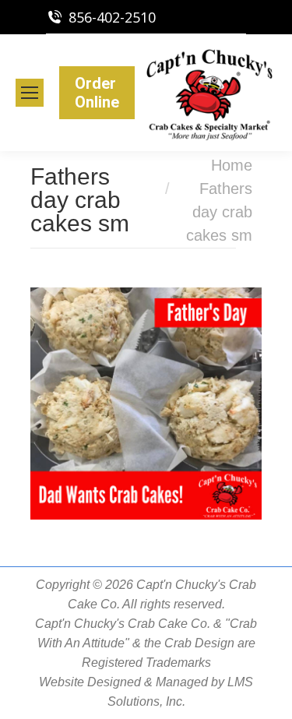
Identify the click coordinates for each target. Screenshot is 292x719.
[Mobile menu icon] (30, 93)
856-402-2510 (112, 17)
